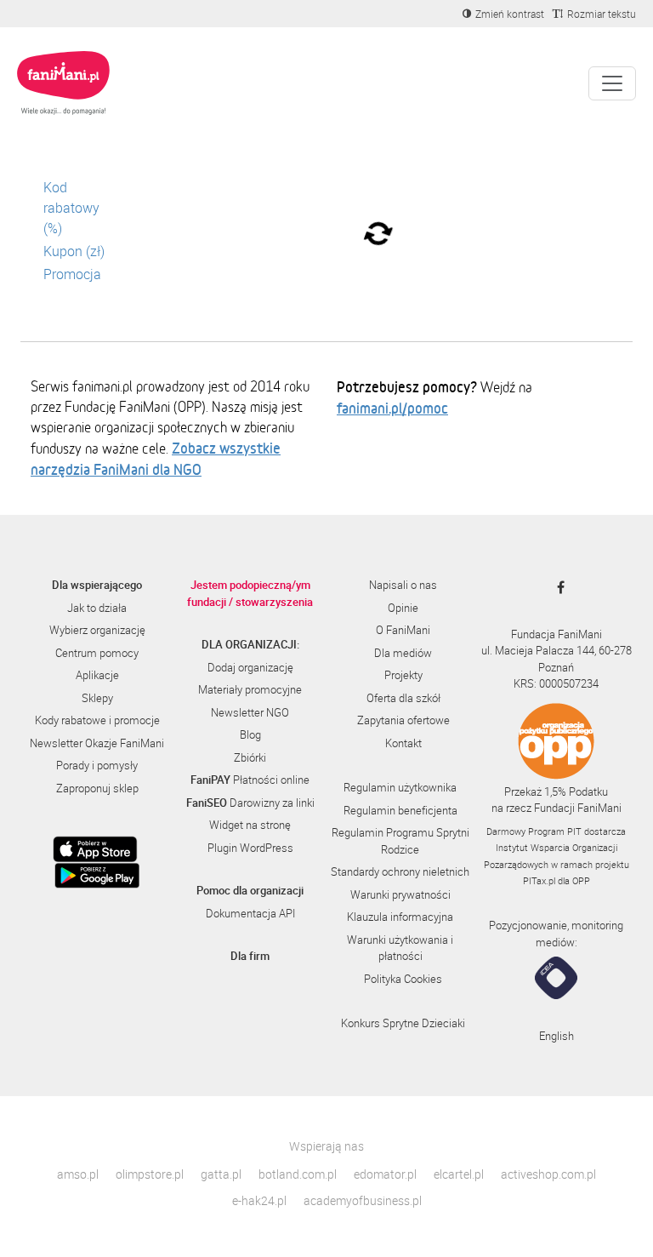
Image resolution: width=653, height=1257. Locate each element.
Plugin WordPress (250, 847)
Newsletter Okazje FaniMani (97, 743)
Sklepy (97, 698)
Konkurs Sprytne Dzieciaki (403, 1023)
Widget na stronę (250, 824)
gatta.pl (221, 1174)
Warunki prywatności (400, 894)
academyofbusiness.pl (363, 1200)
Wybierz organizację (97, 629)
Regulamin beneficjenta (400, 810)
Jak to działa (97, 607)
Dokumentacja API (250, 913)
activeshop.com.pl (548, 1174)
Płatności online (249, 779)
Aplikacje (97, 675)
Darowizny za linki (250, 802)
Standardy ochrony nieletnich (400, 871)
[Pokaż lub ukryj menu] (612, 83)
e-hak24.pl (259, 1200)
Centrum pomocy (97, 652)
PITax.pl (539, 880)
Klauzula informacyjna (400, 916)
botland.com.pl (297, 1174)
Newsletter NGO (250, 712)
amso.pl (78, 1174)
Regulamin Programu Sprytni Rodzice (400, 841)
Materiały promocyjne (250, 689)
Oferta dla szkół (403, 698)
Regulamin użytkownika (400, 787)
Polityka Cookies (403, 978)
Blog (250, 734)
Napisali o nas (403, 584)
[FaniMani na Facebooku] (556, 587)
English (556, 1035)
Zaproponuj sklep (97, 788)
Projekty (403, 675)
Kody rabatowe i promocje (97, 720)
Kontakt (403, 743)
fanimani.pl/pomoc (392, 407)
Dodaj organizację (250, 667)
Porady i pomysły (97, 765)
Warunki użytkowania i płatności (400, 948)
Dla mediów (403, 652)
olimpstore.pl (150, 1174)
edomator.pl (385, 1174)
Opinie (403, 607)
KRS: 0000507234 (556, 683)
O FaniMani (403, 629)
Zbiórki (250, 757)
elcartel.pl (459, 1174)
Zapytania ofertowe (403, 720)
